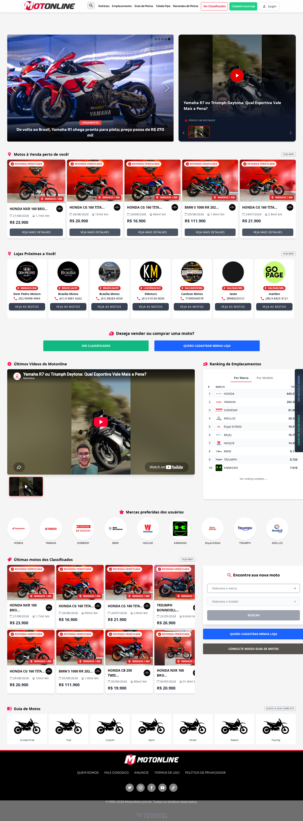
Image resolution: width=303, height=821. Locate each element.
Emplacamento (122, 6)
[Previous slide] (13, 88)
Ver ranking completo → (253, 479)
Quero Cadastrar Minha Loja (207, 346)
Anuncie (141, 773)
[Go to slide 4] (165, 39)
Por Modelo (265, 378)
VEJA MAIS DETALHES (36, 232)
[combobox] (253, 588)
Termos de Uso (167, 773)
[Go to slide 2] (159, 39)
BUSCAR (254, 615)
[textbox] (225, 588)
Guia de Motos (143, 6)
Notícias (103, 6)
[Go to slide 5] (169, 39)
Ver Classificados (214, 6)
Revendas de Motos (185, 6)
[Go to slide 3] (162, 39)
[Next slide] (167, 88)
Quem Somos (88, 773)
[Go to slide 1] (156, 39)
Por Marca (241, 378)
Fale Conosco (116, 773)
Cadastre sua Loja (243, 6)
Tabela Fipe (163, 6)
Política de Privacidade (205, 773)
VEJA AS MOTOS (27, 307)
